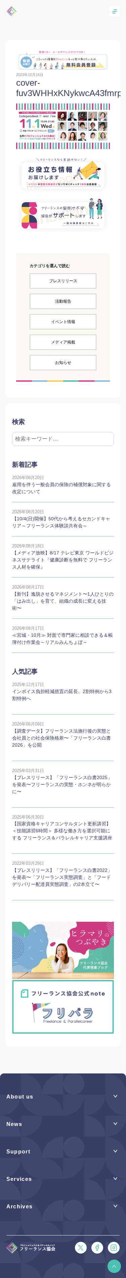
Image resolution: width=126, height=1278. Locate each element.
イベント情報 (63, 321)
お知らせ (63, 362)
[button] (114, 1266)
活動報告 (63, 301)
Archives (19, 1206)
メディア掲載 (63, 342)
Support (18, 1151)
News (14, 1124)
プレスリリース (63, 281)
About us (20, 1097)
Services (19, 1179)
